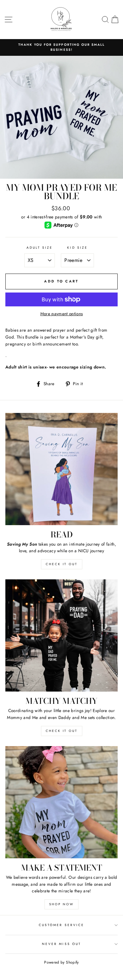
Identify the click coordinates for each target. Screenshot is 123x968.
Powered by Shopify (61, 962)
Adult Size (39, 247)
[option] (61, 47)
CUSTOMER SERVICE (61, 925)
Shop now (61, 904)
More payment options (61, 313)
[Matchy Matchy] (61, 635)
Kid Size (77, 247)
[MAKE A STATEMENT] (61, 802)
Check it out (62, 564)
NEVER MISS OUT (61, 944)
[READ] (61, 469)
